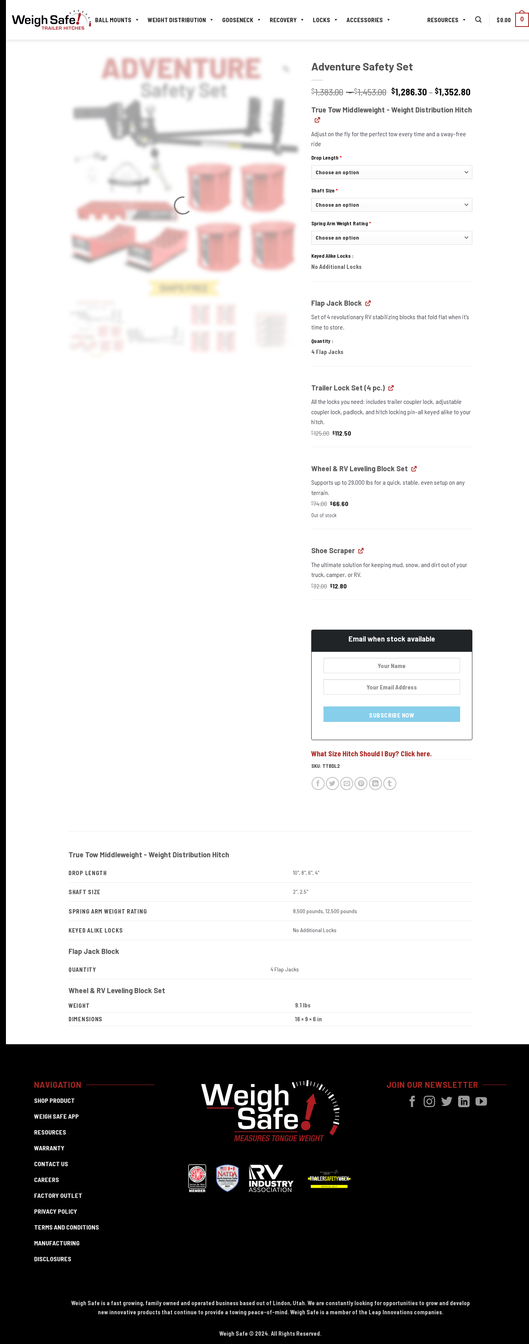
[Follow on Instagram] (429, 1102)
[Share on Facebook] (318, 783)
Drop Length (326, 157)
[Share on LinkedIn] (375, 783)
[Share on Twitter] (332, 783)
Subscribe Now (391, 715)
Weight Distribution (177, 19)
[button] (478, 19)
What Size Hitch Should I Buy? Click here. (371, 753)
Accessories (364, 19)
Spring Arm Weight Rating (341, 223)
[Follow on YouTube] (481, 1102)
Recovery (283, 19)
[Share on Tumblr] (389, 783)
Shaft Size (324, 190)
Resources (443, 19)
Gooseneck (237, 19)
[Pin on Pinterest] (360, 783)
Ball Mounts (113, 19)
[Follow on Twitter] (447, 1102)
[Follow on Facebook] (412, 1102)
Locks (321, 19)
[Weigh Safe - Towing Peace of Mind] (51, 20)
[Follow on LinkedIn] (464, 1102)
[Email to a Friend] (346, 783)
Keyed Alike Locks (331, 256)
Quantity (321, 341)
